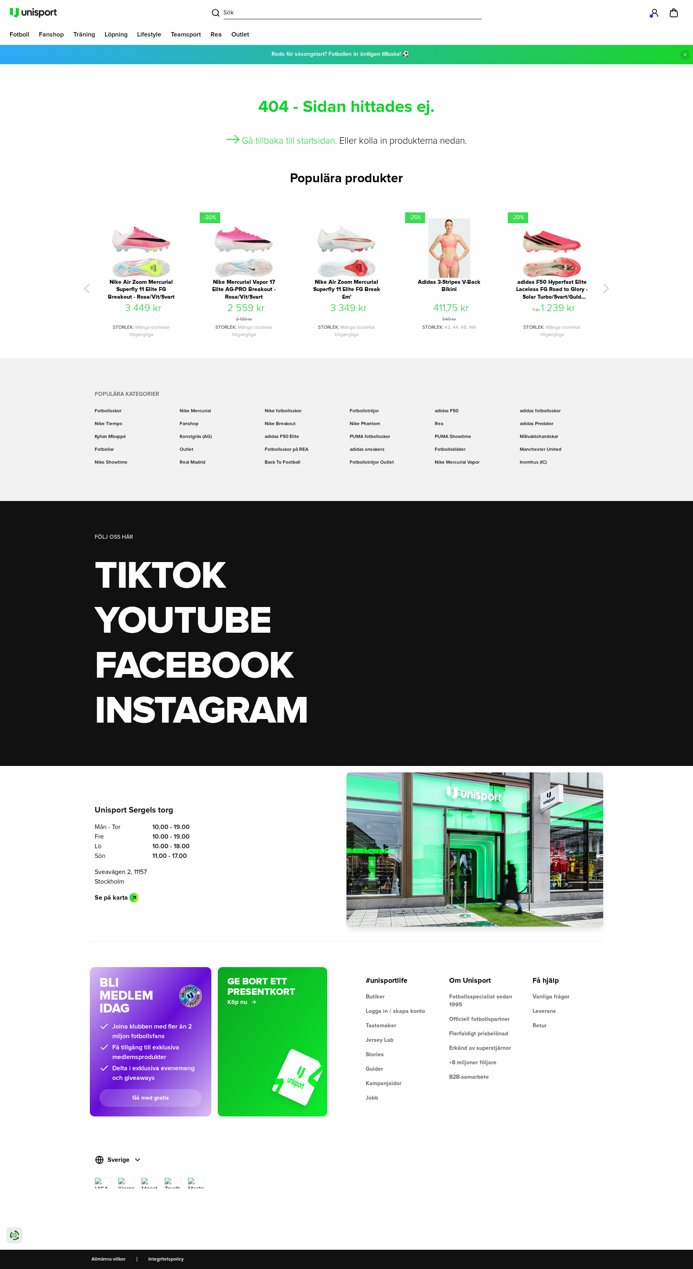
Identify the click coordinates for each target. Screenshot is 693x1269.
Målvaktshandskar (539, 436)
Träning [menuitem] (84, 34)
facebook (194, 666)
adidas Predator (536, 424)
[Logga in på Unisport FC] (654, 12)
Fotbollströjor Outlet (372, 462)
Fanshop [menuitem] (51, 34)
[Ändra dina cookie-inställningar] (14, 1235)
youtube (183, 621)
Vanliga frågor (551, 997)
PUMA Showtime (453, 436)
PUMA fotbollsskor (370, 436)
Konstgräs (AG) (196, 436)
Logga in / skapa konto (395, 1011)
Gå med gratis (150, 1098)
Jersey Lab (379, 1040)
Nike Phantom (365, 424)
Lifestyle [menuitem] (149, 34)
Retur (540, 1026)
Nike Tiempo (108, 424)
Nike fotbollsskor (283, 411)
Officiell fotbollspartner (479, 1019)
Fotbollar (104, 449)
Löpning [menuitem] (116, 34)
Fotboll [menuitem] (19, 34)
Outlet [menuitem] (240, 34)
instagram (201, 711)
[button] (87, 289)
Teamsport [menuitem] (186, 34)
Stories (375, 1054)
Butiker (375, 997)
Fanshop (189, 424)
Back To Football (282, 462)
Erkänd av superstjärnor (480, 1048)
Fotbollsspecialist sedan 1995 (480, 1001)
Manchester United (540, 449)
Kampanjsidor (383, 1083)
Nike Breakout (280, 424)
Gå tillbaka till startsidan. (289, 141)
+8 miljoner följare (472, 1062)
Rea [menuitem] (216, 34)
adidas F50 (446, 411)
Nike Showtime (111, 462)
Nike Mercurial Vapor (457, 462)
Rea (439, 424)
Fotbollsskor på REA (286, 449)
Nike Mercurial (195, 411)
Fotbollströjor (364, 411)
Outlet (186, 449)
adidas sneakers (367, 449)
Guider (374, 1069)
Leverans (544, 1011)
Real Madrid (192, 462)
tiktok (160, 576)
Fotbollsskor (108, 411)
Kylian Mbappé (110, 436)
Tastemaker (381, 1026)
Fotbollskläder (450, 449)
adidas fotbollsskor (540, 411)
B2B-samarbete (469, 1077)
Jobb (372, 1098)
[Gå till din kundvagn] (673, 12)
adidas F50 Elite (282, 436)
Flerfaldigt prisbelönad (478, 1034)
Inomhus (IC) (533, 462)
